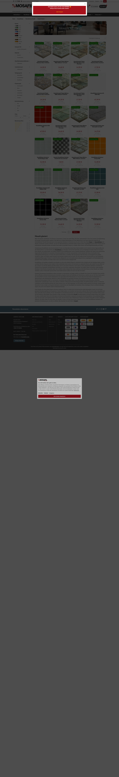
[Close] (85, 4)
